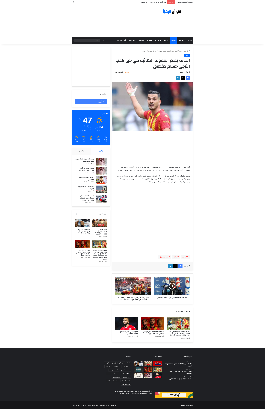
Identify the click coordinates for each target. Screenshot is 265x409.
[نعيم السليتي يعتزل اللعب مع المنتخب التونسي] (126, 323)
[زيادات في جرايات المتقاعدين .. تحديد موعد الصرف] (101, 162)
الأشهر (101, 151)
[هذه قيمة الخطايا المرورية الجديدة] (101, 189)
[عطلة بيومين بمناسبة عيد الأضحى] (157, 363)
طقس (108, 380)
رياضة (174, 40)
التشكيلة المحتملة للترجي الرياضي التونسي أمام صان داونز (153, 332)
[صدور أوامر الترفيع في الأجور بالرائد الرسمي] (82, 223)
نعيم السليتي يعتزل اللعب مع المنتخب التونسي (129, 332)
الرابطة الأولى (126, 366)
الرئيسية (189, 40)
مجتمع (182, 40)
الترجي (184, 257)
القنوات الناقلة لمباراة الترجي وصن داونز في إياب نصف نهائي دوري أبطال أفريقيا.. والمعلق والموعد (179, 333)
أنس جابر (121, 363)
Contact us (76, 405)
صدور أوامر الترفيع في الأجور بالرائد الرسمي (83, 230)
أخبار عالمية (122, 40)
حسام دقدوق (164, 257)
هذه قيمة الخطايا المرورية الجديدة (86, 187)
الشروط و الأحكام (93, 405)
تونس (108, 373)
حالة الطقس (126, 377)
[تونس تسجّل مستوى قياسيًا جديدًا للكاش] (148, 375)
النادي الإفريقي (126, 373)
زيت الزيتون (116, 380)
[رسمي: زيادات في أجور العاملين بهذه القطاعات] (101, 171)
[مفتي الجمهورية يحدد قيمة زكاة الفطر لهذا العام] (138, 375)
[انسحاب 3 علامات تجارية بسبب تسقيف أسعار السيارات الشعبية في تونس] (101, 199)
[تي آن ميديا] (174, 11)
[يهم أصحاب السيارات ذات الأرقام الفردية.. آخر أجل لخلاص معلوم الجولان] (138, 369)
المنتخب (108, 366)
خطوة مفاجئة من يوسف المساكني (86, 178)
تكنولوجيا (142, 40)
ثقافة (166, 40)
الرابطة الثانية (116, 366)
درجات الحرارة (126, 380)
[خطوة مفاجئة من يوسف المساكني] (101, 180)
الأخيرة (81, 151)
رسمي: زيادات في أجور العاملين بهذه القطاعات (86, 169)
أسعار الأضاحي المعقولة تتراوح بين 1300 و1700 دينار (101, 231)
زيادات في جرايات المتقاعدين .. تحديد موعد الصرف (84, 160)
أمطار (128, 363)
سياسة (159, 40)
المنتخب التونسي (125, 370)
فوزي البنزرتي (126, 384)
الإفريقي (114, 363)
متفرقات (132, 40)
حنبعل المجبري (116, 377)
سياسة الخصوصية (104, 405)
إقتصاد (150, 40)
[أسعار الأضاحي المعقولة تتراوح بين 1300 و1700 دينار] (99, 223)
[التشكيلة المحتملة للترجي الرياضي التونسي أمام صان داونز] (152, 323)
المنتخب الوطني (114, 370)
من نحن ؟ (84, 405)
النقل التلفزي (115, 373)
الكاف (175, 257)
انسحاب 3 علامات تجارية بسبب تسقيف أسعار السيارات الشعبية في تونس (85, 198)
